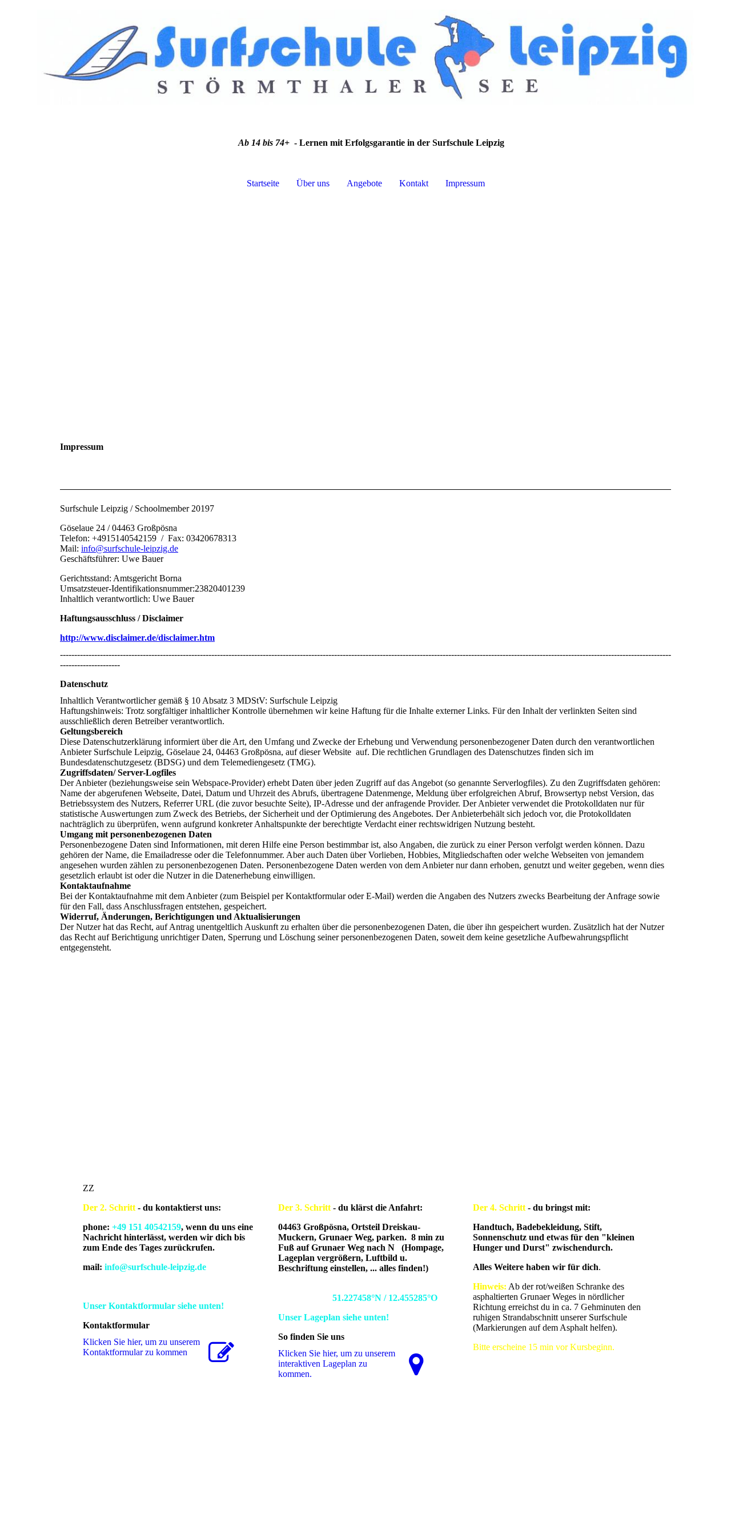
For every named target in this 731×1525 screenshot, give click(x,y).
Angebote (364, 183)
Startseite (263, 183)
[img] (365, 57)
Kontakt (413, 183)
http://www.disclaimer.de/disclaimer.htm (137, 637)
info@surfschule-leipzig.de (129, 548)
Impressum (465, 183)
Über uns (313, 183)
